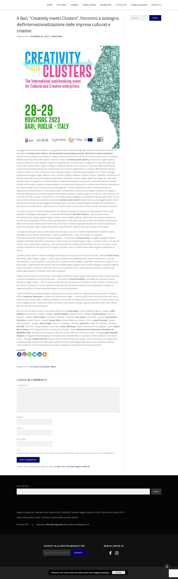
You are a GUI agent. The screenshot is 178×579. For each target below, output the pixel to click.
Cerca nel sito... (23, 486)
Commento (23, 385)
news (53, 367)
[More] (44, 354)
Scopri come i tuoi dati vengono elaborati (72, 466)
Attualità (121, 5)
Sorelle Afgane (139, 5)
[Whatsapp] (29, 354)
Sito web (21, 439)
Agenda (74, 5)
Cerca (156, 491)
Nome (20, 417)
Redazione (57, 36)
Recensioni (105, 5)
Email (20, 428)
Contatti (156, 5)
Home (49, 5)
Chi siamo (61, 5)
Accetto (118, 572)
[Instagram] (24, 354)
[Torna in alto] (167, 566)
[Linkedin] (39, 354)
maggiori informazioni (101, 573)
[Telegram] (34, 354)
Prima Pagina (89, 5)
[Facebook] (19, 354)
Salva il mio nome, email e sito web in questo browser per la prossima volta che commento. (66, 453)
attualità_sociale (40, 367)
